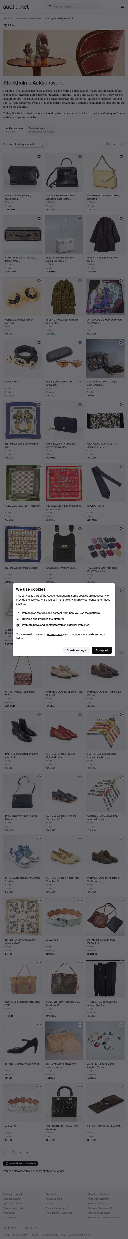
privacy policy (55, 634)
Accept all (102, 650)
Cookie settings (76, 650)
